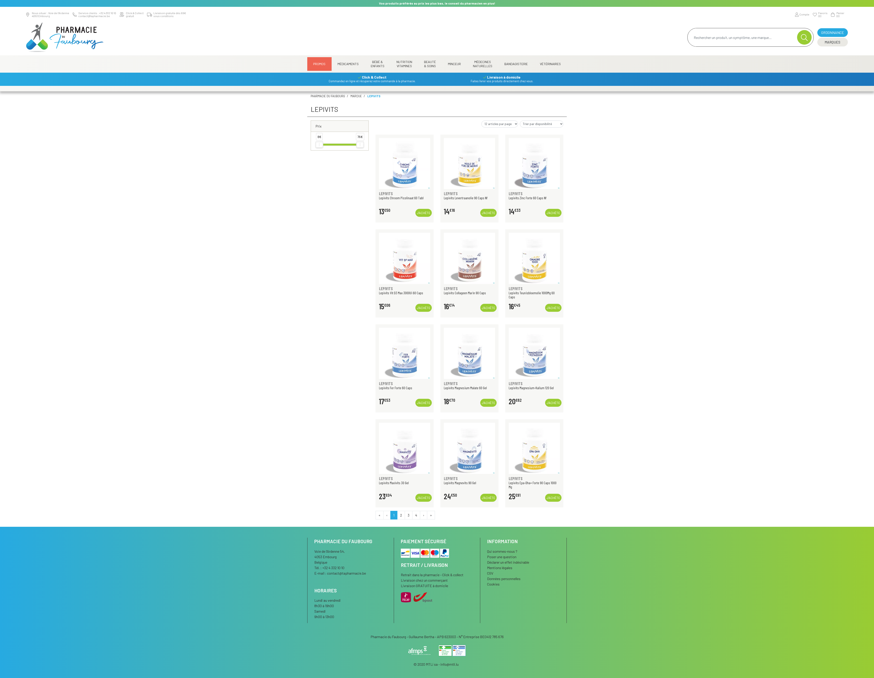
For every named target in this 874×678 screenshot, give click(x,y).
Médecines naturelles (482, 64)
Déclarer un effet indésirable (508, 562)
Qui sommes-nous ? (502, 551)
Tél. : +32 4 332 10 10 (329, 567)
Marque (356, 96)
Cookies (493, 584)
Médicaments (348, 64)
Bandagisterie (516, 64)
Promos (319, 64)
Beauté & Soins (430, 64)
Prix (318, 126)
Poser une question (501, 557)
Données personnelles (504, 578)
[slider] (319, 144)
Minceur (454, 64)
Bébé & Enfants (377, 64)
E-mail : (340, 573)
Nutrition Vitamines (404, 64)
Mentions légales (499, 567)
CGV (490, 573)
